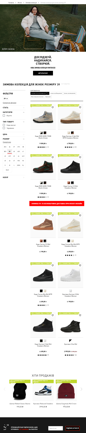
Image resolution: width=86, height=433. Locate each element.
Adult (7, 170)
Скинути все (7, 142)
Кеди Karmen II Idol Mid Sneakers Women (43, 345)
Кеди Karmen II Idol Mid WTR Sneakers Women (70, 137)
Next (81, 389)
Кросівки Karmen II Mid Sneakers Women (70, 295)
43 (14, 156)
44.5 (23, 156)
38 (23, 147)
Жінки (20, 2)
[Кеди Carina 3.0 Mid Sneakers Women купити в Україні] (70, 167)
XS (23, 160)
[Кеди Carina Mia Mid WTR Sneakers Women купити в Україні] (70, 225)
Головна (11, 2)
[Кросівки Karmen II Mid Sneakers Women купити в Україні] (70, 275)
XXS (19, 160)
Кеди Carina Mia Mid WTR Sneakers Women (70, 245)
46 (9, 160)
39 (9, 151)
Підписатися (72, 428)
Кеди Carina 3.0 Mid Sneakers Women (70, 187)
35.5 (5, 147)
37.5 (19, 147)
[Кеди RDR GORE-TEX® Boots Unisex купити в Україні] (43, 117)
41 (23, 151)
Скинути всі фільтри (9, 103)
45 (5, 160)
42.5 (9, 156)
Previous (5, 389)
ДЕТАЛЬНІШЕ (43, 73)
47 (14, 160)
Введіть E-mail (53, 428)
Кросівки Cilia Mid (70, 344)
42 (5, 156)
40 (14, 151)
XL (23, 165)
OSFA (18, 165)
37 (14, 147)
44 (18, 156)
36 (9, 147)
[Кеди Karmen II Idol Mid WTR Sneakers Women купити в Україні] (70, 117)
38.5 (5, 151)
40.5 (19, 151)
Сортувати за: (35, 90)
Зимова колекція (31, 2)
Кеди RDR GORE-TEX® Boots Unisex (43, 137)
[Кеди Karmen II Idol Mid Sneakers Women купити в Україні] (43, 325)
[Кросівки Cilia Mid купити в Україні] (70, 325)
